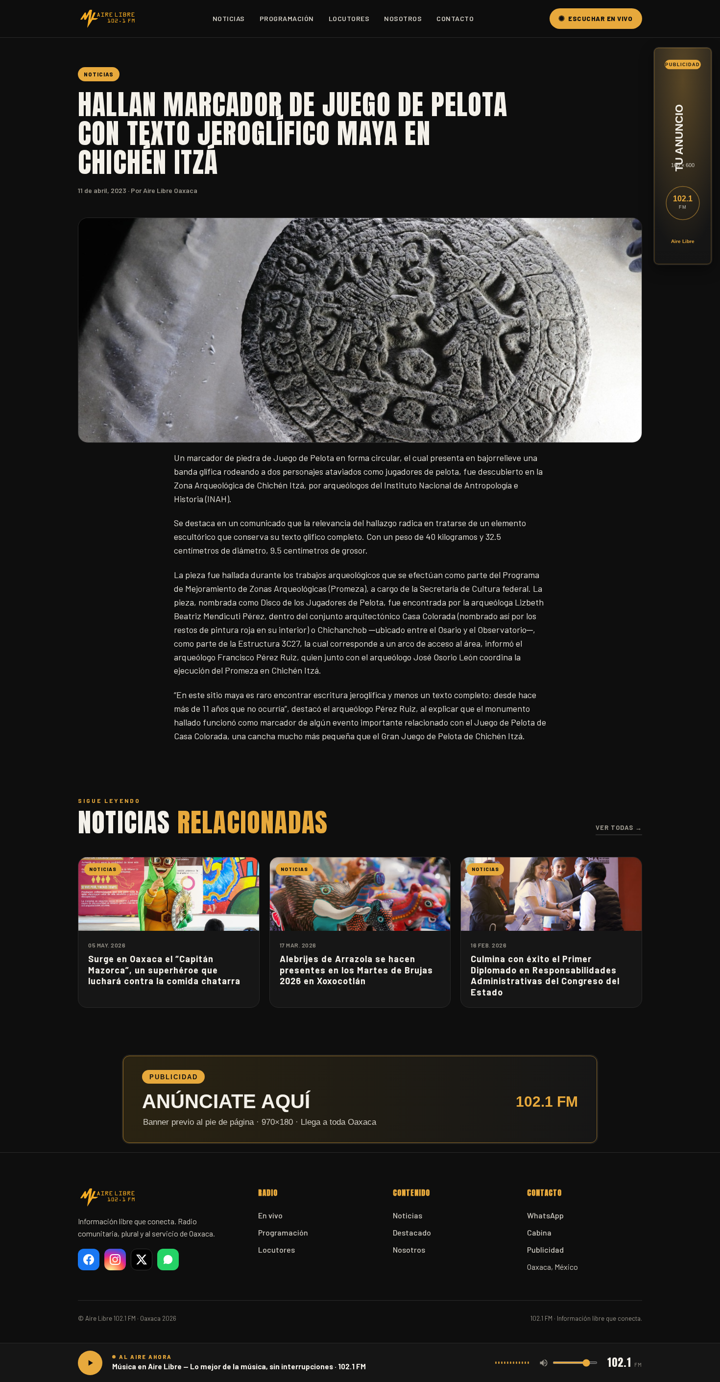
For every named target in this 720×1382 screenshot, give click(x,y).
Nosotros (403, 18)
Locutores (349, 18)
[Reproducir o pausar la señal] (90, 1363)
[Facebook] (88, 1259)
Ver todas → (619, 827)
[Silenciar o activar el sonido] (544, 1363)
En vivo (270, 1215)
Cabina (539, 1232)
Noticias (229, 18)
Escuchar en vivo (600, 19)
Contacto (455, 18)
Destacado (412, 1232)
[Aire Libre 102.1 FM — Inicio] (107, 18)
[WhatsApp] (168, 1259)
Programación (287, 18)
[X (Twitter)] (141, 1259)
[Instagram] (115, 1259)
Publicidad (545, 1249)
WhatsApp (545, 1215)
